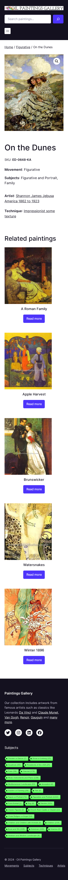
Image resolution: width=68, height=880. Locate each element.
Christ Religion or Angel (20, 816)
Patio (12, 771)
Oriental (29, 771)
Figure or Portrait (17, 797)
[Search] (58, 19)
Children (53, 823)
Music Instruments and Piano (23, 778)
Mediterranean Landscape (21, 784)
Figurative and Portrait (39, 178)
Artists (61, 865)
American (37, 829)
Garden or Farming (18, 791)
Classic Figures (16, 810)
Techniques (46, 865)
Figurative (23, 47)
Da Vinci (25, 712)
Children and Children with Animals (24, 823)
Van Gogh (12, 717)
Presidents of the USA (38, 765)
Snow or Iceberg (41, 758)
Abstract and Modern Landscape (24, 835)
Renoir (24, 717)
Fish (38, 791)
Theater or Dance (17, 758)
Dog (31, 803)
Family (10, 183)
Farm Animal (15, 803)
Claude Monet (48, 712)
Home (9, 47)
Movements (12, 865)
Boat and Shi (16, 829)
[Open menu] (8, 31)
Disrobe (46, 803)
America (55, 829)
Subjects (28, 865)
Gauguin (36, 717)
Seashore (14, 765)
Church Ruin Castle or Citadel (45, 810)
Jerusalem (47, 784)
